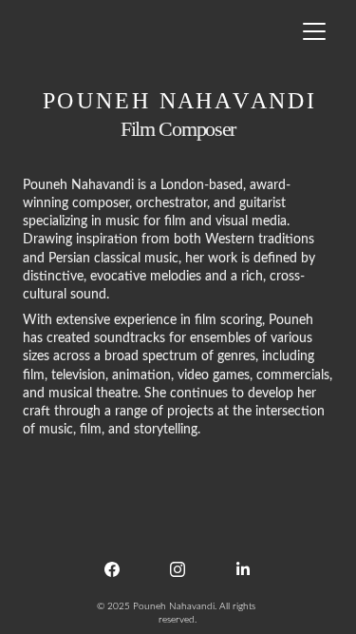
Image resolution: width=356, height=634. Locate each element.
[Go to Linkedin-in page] (243, 569)
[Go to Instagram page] (177, 569)
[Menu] (314, 31)
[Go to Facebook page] (112, 569)
